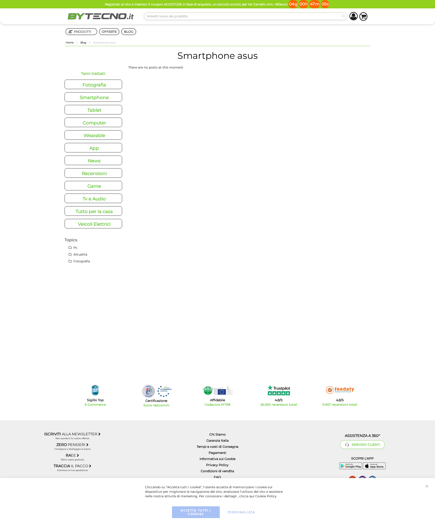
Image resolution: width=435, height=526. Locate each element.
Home (70, 42)
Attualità (79, 254)
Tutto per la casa (94, 211)
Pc (74, 248)
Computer (94, 123)
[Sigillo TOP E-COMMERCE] (95, 390)
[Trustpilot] (278, 390)
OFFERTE (109, 32)
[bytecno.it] (101, 16)
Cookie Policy (266, 496)
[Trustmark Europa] (164, 391)
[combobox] (245, 16)
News (94, 161)
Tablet (94, 110)
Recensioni (94, 173)
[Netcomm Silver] (148, 391)
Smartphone (94, 97)
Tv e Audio (94, 199)
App (94, 148)
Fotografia (94, 85)
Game (94, 186)
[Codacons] (217, 390)
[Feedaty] (339, 390)
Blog (83, 42)
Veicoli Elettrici (94, 224)
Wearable (94, 135)
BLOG (128, 32)
